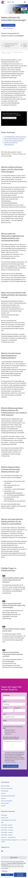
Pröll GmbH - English (6, 825)
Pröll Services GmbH (6, 788)
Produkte (9, 52)
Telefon (5, 720)
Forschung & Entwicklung (8, 796)
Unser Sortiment (8, 28)
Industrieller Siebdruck (10, 732)
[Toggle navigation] (25, 2)
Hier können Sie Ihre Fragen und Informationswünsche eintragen (11, 738)
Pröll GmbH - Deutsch (7, 827)
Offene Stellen (5, 803)
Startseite (3, 52)
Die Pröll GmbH (5, 786)
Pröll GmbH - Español (7, 832)
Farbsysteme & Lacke (18, 52)
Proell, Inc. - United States (8, 837)
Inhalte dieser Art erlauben (9, 118)
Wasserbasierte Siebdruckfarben (14, 139)
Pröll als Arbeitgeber (6, 801)
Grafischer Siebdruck (10, 730)
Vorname (5, 708)
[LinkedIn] (2, 851)
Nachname (17, 708)
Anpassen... (5, 871)
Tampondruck (8, 734)
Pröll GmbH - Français (7, 830)
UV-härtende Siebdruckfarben (13, 141)
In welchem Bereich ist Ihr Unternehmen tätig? (13, 727)
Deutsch (14, 857)
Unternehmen (6, 695)
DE (10, 2)
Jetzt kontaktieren (9, 25)
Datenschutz (4, 817)
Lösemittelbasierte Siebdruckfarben (15, 137)
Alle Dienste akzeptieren (20, 874)
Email (4, 714)
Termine (3, 793)
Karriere (3, 798)
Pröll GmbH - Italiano (6, 835)
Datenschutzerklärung (10, 762)
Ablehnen (7, 874)
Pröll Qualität (4, 791)
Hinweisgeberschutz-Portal (8, 820)
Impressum (4, 815)
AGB (2, 822)
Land (4, 701)
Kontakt (3, 805)
